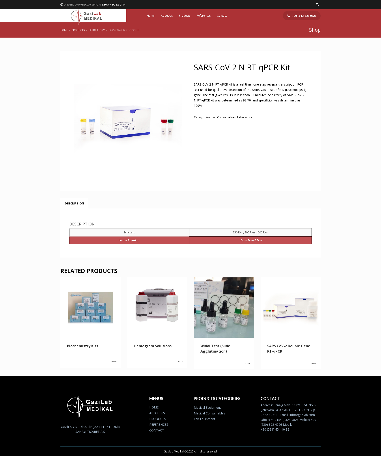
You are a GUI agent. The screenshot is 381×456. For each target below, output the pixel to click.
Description (74, 203)
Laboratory (244, 117)
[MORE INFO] (114, 362)
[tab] (74, 203)
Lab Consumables (224, 117)
